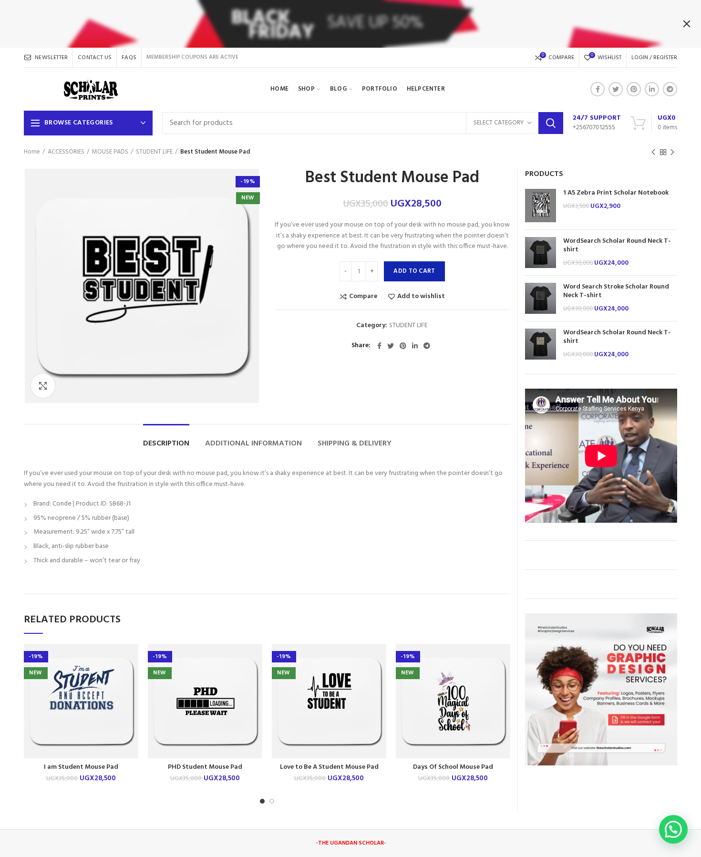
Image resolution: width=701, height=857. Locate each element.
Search (550, 123)
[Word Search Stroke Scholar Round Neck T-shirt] (540, 298)
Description (166, 444)
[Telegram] (670, 89)
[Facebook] (597, 89)
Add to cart (414, 271)
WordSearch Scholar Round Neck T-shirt (617, 245)
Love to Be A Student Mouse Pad (329, 767)
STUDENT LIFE (154, 152)
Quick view (131, 702)
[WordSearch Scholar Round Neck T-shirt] (540, 252)
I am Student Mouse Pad (81, 767)
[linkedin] (652, 89)
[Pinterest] (634, 89)
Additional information (253, 444)
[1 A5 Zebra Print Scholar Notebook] (540, 205)
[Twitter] (615, 89)
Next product (672, 152)
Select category (499, 123)
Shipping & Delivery (355, 444)
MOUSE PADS (110, 152)
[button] (131, 681)
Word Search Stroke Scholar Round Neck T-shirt (616, 291)
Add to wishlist (421, 296)
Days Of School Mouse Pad (453, 767)
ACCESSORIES (66, 152)
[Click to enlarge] (43, 386)
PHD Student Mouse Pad (205, 767)
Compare (363, 296)
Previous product (653, 152)
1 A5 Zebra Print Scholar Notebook (616, 193)
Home (32, 152)
